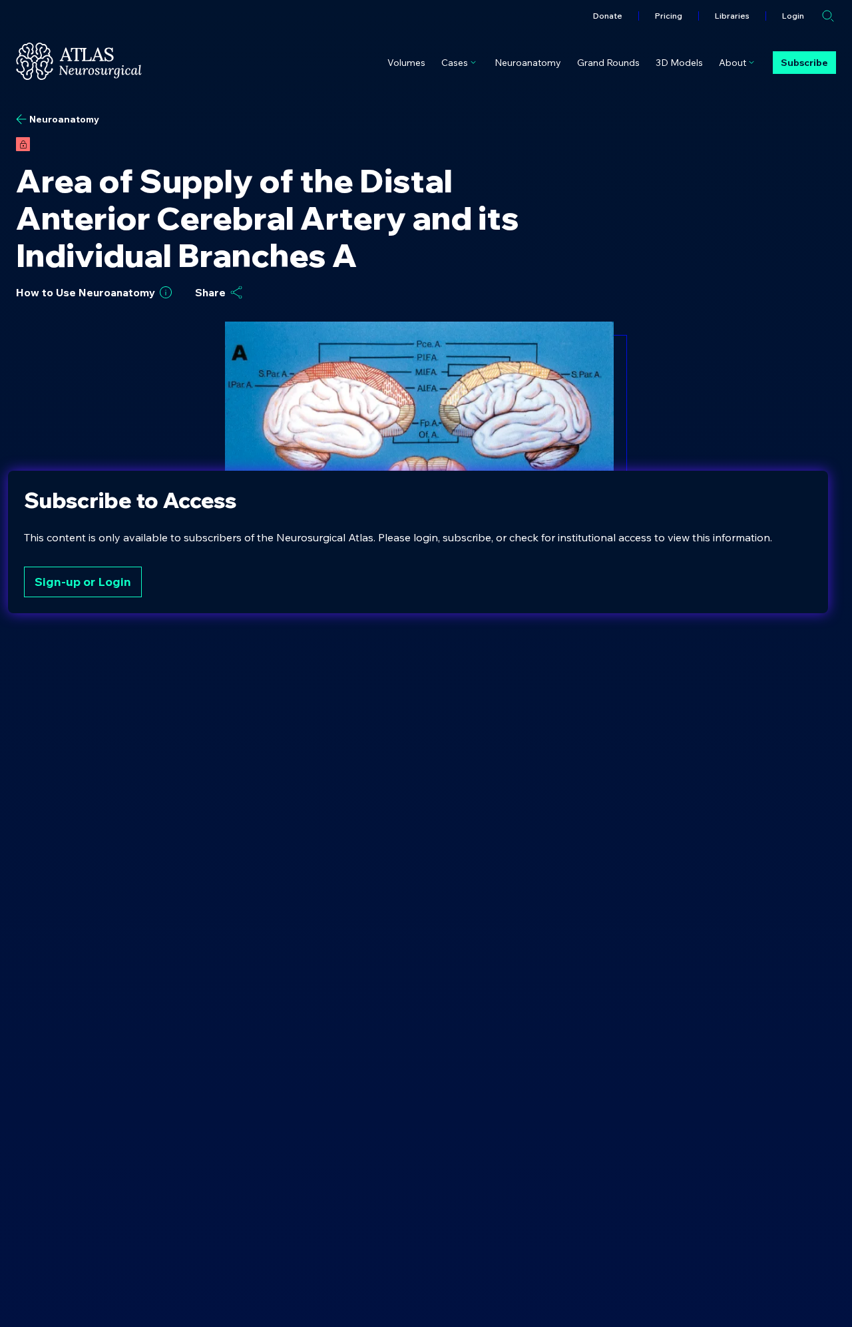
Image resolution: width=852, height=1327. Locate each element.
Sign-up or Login (83, 581)
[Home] (79, 61)
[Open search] (828, 16)
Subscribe (804, 63)
